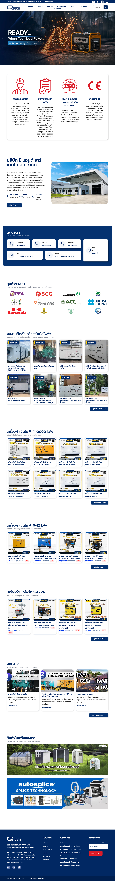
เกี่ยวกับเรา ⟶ (14, 205)
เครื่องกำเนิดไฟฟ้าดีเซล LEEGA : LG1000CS (68, 463)
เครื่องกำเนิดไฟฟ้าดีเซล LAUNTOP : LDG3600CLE (44, 624)
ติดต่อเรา (13, 232)
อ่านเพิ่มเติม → (13, 706)
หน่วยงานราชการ (13, 364)
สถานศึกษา (37, 364)
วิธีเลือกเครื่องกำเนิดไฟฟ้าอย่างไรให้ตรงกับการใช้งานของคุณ (57, 695)
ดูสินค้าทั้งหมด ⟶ (100, 502)
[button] (2, 38)
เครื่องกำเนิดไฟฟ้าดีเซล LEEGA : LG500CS (68, 495)
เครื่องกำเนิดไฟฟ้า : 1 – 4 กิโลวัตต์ (70, 846)
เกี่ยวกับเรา (46, 856)
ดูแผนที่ (95, 253)
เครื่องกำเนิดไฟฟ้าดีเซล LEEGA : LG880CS (94, 463)
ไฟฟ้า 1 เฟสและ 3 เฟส (85, 694)
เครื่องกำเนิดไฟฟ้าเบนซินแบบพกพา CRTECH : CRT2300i (94, 625)
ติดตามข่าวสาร (95, 853)
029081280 (21, 245)
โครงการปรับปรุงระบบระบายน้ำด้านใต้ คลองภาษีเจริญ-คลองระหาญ (17, 368)
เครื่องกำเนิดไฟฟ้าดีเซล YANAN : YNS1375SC (17, 463)
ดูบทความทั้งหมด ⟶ (99, 715)
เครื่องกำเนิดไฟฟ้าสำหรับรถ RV (69, 862)
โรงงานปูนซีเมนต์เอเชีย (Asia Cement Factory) (43, 402)
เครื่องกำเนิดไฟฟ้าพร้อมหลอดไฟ (70, 865)
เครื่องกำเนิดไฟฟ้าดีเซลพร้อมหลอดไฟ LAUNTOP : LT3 (18, 625)
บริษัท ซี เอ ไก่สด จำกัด (16, 401)
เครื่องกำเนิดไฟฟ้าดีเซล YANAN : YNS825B (17, 495)
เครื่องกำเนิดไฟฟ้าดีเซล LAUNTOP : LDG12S (17, 557)
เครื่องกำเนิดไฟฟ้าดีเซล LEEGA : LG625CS (42, 495)
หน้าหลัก (45, 843)
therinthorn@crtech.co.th (64, 256)
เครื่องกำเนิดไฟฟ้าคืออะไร (17, 694)
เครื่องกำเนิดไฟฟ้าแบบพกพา (68, 859)
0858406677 (47, 245)
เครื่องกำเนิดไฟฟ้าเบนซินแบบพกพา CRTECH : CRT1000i (68, 625)
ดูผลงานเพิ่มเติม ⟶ (99, 409)
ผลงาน (45, 853)
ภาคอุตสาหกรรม (65, 364)
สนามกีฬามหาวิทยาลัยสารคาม (44, 367)
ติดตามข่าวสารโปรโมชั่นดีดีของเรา (98, 843)
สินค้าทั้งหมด (64, 843)
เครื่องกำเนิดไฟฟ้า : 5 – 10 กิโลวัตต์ (70, 849)
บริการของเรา (47, 849)
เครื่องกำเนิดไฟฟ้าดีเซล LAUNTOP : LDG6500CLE (95, 557)
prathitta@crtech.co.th (25, 256)
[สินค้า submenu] (42, 6)
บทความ (45, 846)
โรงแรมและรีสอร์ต (65, 398)
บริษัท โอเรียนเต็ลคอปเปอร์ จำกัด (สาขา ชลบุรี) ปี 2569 (96, 367)
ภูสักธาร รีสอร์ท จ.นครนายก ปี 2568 (70, 402)
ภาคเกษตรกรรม (13, 398)
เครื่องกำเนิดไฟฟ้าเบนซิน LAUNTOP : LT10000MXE (69, 557)
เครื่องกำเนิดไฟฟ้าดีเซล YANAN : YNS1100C (42, 463)
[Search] (106, 7)
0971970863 (72, 245)
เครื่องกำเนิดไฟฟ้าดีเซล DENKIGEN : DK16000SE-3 (45, 557)
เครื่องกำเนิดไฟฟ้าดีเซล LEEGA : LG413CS (94, 495)
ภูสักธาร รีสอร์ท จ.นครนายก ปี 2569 (96, 402)
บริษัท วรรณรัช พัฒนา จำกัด (68, 367)
